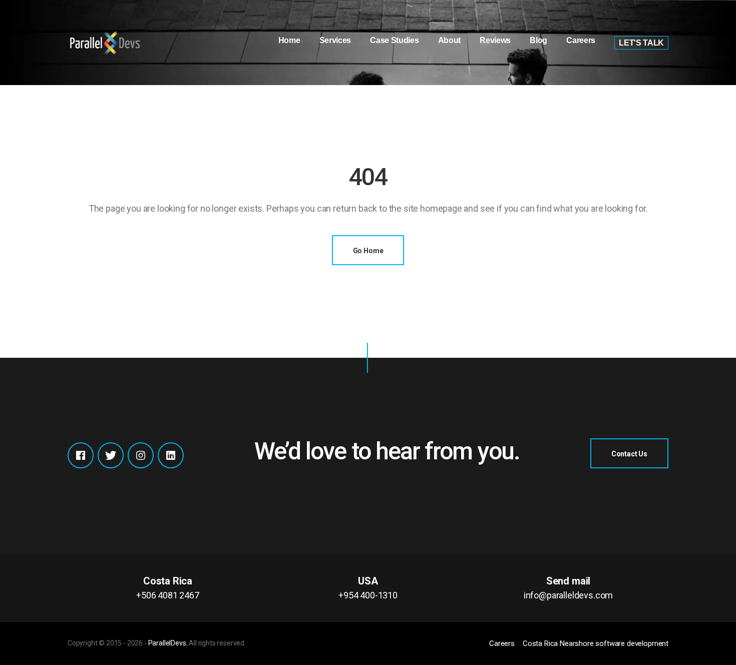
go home (368, 251)
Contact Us (629, 454)
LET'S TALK (641, 43)
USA (368, 587)
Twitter (111, 455)
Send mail (568, 587)
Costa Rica (167, 587)
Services (335, 40)
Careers (580, 40)
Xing (171, 455)
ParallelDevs (167, 643)
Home (289, 40)
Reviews (495, 40)
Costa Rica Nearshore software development (595, 643)
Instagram (141, 455)
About (449, 40)
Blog (538, 40)
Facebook (81, 455)
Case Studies (394, 40)
